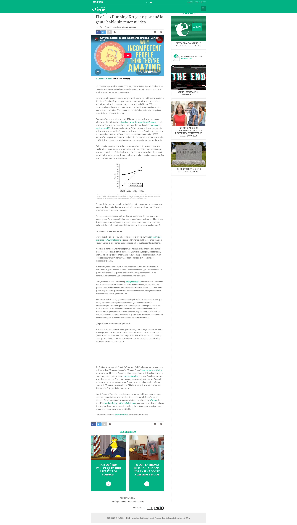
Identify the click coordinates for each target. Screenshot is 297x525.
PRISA (188, 518)
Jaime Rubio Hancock (104, 79)
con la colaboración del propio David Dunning (137, 122)
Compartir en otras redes (109, 32)
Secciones (203, 8)
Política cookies (160, 518)
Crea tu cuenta (200, 2)
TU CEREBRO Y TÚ (101, 13)
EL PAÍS (155, 508)
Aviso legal (135, 518)
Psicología (115, 502)
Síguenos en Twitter (151, 2)
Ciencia (141, 502)
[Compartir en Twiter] (103, 32)
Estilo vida (132, 502)
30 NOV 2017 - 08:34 (121, 79)
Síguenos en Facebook (147, 2)
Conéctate (190, 2)
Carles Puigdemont (128, 403)
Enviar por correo (161, 32)
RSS (184, 518)
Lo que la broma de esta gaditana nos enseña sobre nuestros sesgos (147, 469)
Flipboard (125, 414)
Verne (98, 9)
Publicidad (128, 518)
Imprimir (155, 32)
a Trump (153, 400)
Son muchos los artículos (151, 370)
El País (98, 2)
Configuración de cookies (174, 518)
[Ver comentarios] (115, 32)
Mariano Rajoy (111, 403)
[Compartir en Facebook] (98, 32)
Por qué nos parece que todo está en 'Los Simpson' (108, 469)
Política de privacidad (147, 518)
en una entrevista (131, 376)
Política (123, 502)
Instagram (118, 414)
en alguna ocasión (133, 282)
